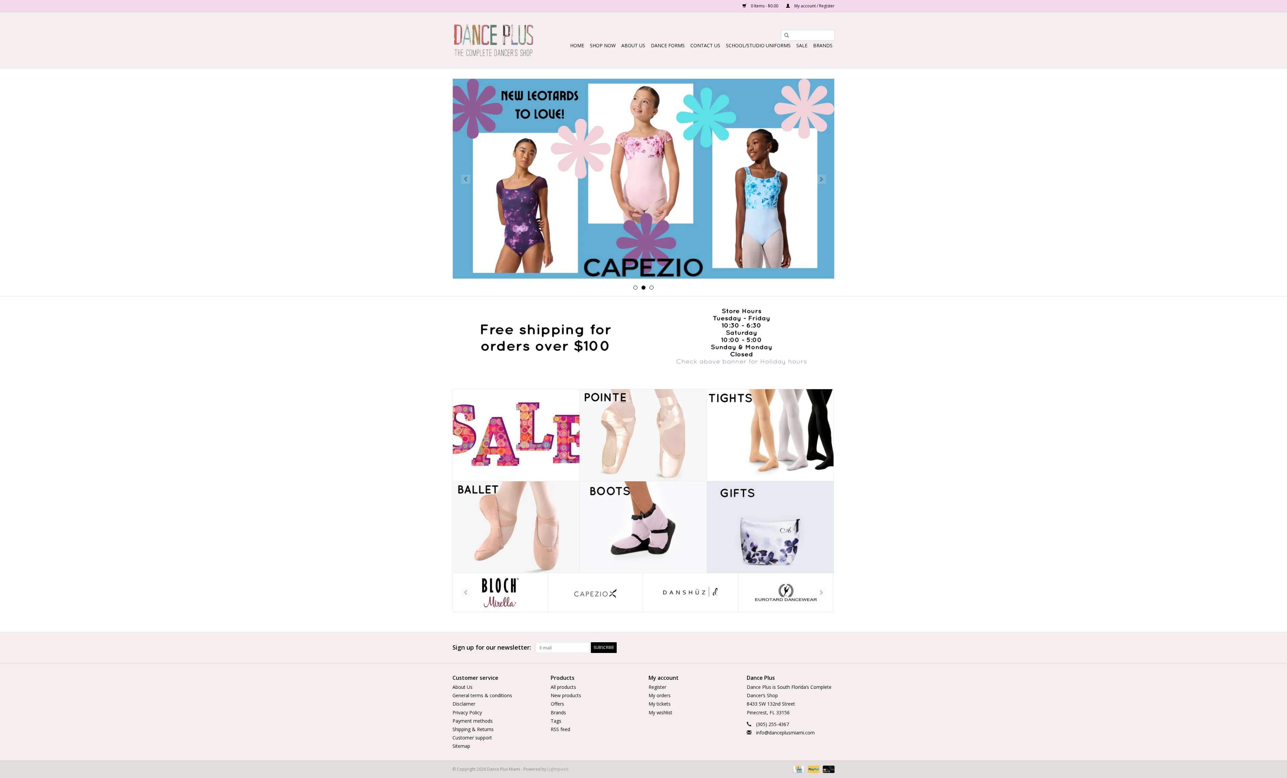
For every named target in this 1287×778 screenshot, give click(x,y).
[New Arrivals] (643, 179)
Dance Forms (668, 45)
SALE (801, 45)
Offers (557, 704)
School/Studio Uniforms (758, 45)
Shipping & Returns (473, 729)
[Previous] (465, 179)
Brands (823, 45)
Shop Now (603, 45)
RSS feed (560, 729)
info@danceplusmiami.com (785, 732)
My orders (660, 695)
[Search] (784, 35)
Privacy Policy (467, 712)
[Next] (821, 179)
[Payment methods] (798, 769)
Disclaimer (463, 704)
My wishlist (660, 712)
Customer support (472, 737)
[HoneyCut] (785, 592)
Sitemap (461, 746)
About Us (633, 45)
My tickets (660, 704)
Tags (556, 721)
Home (577, 45)
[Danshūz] (595, 592)
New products (566, 695)
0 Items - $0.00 (764, 6)
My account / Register (814, 6)
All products (563, 687)
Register (657, 687)
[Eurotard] (690, 592)
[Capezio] (500, 592)
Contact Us (705, 45)
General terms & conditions (482, 695)
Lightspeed (557, 769)
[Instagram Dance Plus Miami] (829, 647)
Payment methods (472, 721)
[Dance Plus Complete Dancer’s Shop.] (493, 40)
